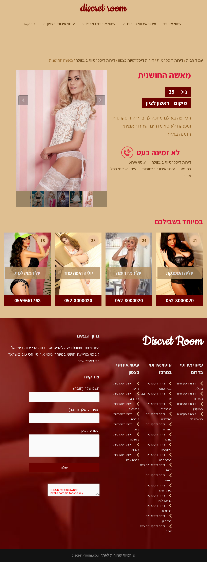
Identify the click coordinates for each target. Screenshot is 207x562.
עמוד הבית (194, 60)
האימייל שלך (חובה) (84, 410)
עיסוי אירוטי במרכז (100, 24)
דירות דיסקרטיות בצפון (136, 60)
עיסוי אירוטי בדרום (141, 24)
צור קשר (29, 24)
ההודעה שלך (89, 431)
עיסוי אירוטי (172, 24)
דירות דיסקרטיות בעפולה (95, 60)
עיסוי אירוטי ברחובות (158, 169)
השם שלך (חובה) (86, 388)
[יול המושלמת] (27, 263)
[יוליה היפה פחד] (78, 263)
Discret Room (172, 341)
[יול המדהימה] (129, 263)
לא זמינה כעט (158, 152)
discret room (103, 8)
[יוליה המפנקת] (179, 263)
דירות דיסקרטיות (170, 60)
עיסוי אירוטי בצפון (61, 24)
